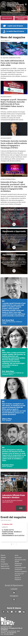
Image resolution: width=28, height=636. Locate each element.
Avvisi (16, 555)
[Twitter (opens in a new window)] (7, 611)
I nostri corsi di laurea (15, 26)
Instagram (14, 595)
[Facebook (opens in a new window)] (3, 611)
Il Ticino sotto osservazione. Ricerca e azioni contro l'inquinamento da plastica (13, 532)
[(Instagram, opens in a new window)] (14, 599)
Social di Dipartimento (14, 585)
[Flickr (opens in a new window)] (11, 611)
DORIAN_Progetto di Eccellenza (21, 18)
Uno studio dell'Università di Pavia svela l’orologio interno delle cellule (13, 63)
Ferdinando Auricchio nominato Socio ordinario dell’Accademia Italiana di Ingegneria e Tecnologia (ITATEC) (14, 144)
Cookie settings (5, 568)
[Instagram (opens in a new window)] (16, 611)
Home (26, 4)
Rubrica (3, 555)
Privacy (3, 562)
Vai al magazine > (5, 40)
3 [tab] (16, 544)
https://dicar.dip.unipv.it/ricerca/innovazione (14, 270)
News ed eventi (7, 18)
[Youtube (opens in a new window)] (19, 611)
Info (20, 508)
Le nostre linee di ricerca (15, 31)
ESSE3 (3, 560)
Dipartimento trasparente (18, 564)
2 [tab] (14, 544)
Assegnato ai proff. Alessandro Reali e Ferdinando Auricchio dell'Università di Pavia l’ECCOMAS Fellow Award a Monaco (14, 104)
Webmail (3, 557)
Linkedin (14, 588)
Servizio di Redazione (18, 578)
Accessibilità (4, 564)
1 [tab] (11, 544)
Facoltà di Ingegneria (21, 571)
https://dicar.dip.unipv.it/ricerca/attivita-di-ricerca (14, 224)
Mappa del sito (5, 566)
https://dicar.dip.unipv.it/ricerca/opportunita (14, 247)
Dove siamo (18, 557)
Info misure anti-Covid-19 (19, 574)
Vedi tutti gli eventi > (6, 520)
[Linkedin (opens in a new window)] (14, 592)
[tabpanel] (14, 532)
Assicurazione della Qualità (20, 560)
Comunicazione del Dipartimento (20, 568)
